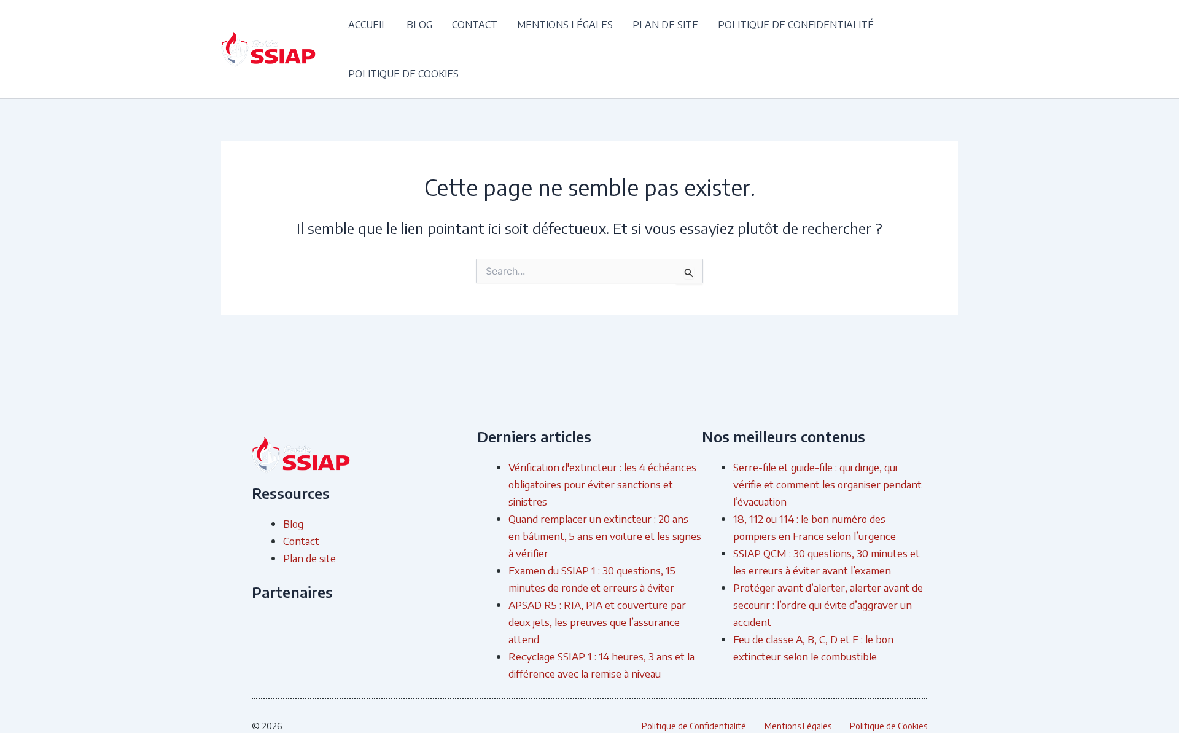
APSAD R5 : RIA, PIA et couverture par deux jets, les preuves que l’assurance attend (597, 622)
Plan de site (665, 24)
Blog (419, 24)
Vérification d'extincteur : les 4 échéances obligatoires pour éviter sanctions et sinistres (602, 484)
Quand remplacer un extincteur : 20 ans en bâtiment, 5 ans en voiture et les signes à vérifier (604, 536)
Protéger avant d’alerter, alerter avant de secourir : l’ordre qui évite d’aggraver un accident (828, 605)
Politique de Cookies (403, 74)
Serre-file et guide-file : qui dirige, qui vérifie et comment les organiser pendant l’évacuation (827, 484)
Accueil (367, 24)
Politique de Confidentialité (796, 24)
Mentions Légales (565, 24)
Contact (474, 24)
